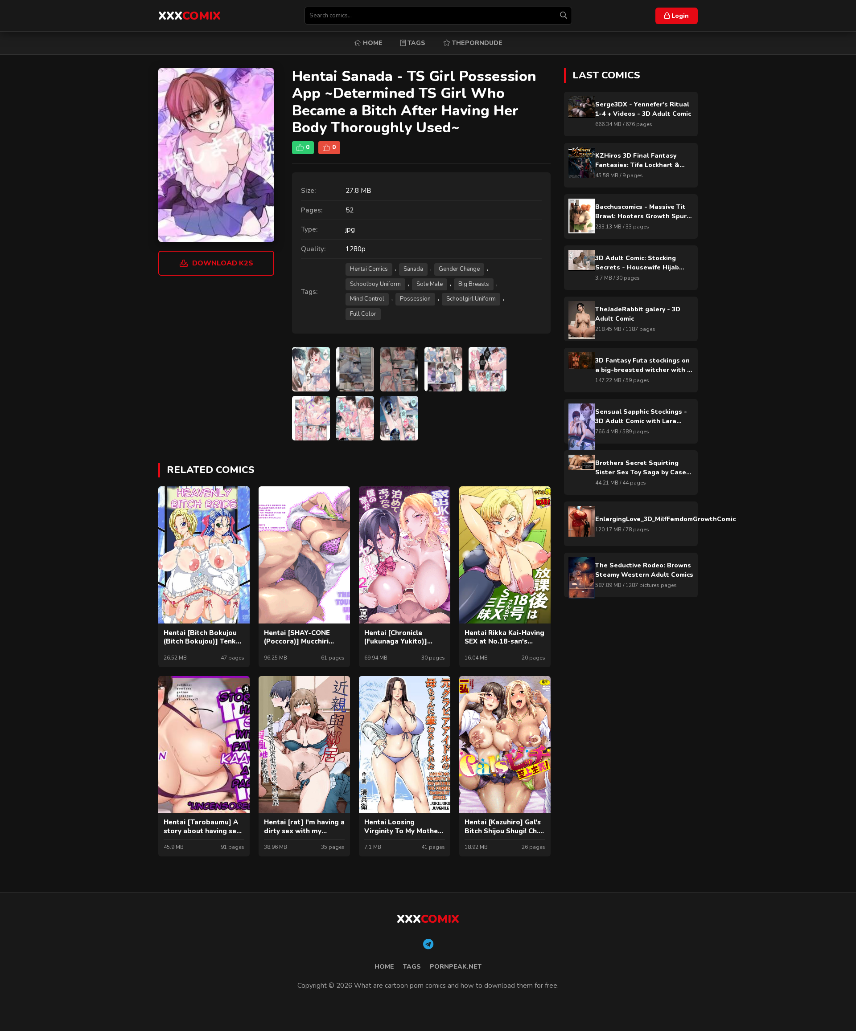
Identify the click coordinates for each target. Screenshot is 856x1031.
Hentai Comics (369, 269)
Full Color (363, 314)
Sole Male (429, 284)
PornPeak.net (456, 966)
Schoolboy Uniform (375, 284)
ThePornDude (476, 43)
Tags (415, 43)
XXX (189, 16)
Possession (415, 299)
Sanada (413, 269)
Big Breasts (473, 284)
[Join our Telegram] (428, 945)
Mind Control (367, 299)
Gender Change (459, 269)
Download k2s (222, 263)
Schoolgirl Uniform (471, 299)
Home (372, 43)
